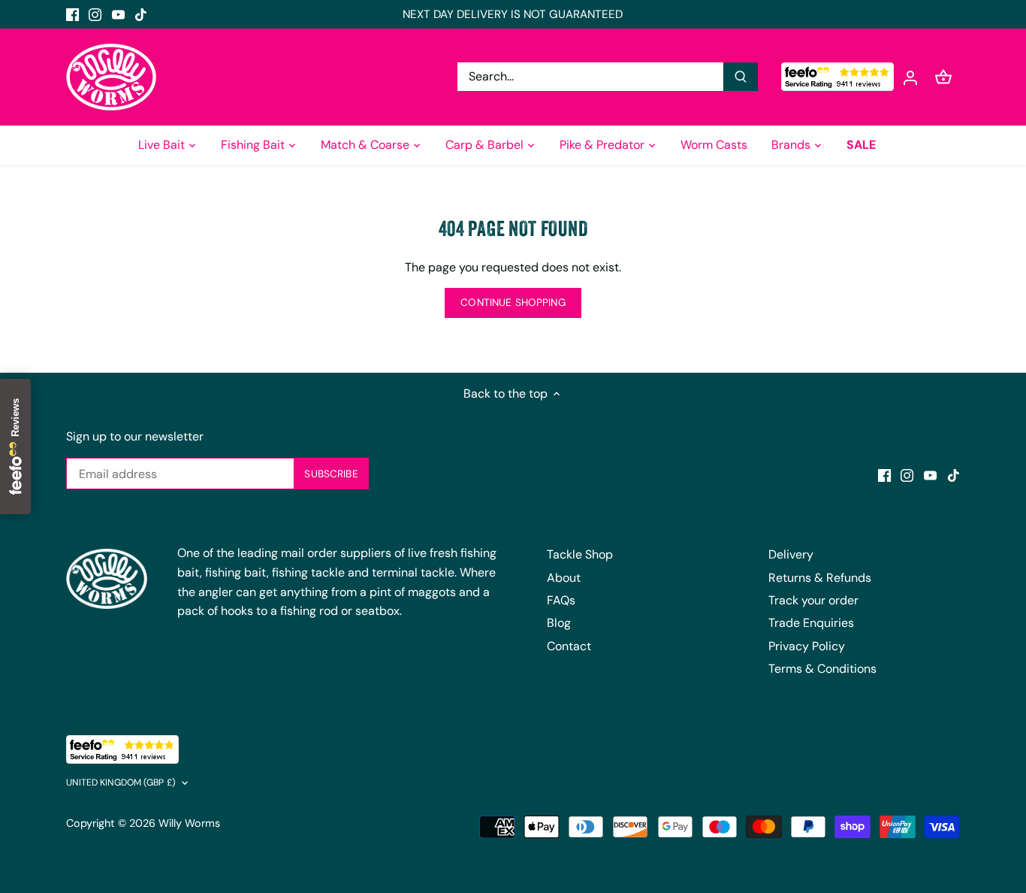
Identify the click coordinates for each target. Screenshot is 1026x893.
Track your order (813, 600)
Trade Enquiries (811, 623)
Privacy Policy (806, 646)
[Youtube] (118, 14)
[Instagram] (95, 14)
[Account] (910, 77)
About (564, 578)
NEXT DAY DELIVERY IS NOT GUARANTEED (513, 14)
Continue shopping (512, 302)
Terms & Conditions (822, 669)
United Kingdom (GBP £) (121, 783)
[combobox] (591, 76)
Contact (569, 646)
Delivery (790, 554)
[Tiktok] (140, 14)
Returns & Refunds (819, 578)
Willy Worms (189, 823)
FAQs (561, 600)
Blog (559, 623)
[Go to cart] (943, 77)
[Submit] (741, 76)
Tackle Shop (580, 554)
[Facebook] (72, 14)
